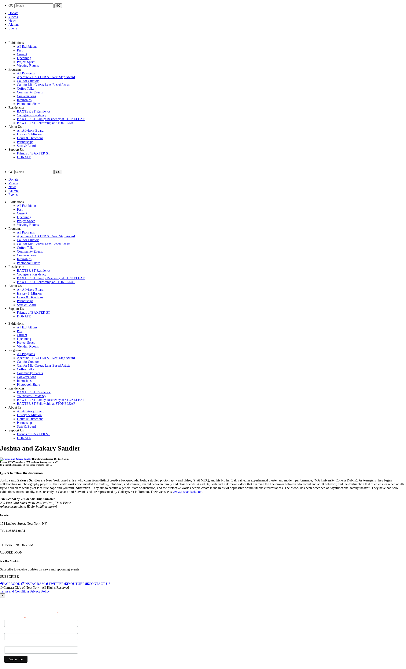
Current (22, 54)
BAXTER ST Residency (34, 111)
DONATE (24, 157)
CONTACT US (99, 584)
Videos (13, 17)
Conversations (26, 96)
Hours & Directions (30, 138)
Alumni (13, 24)
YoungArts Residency (31, 115)
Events (13, 28)
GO (11, 5)
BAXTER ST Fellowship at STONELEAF (46, 123)
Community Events (30, 92)
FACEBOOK (11, 584)
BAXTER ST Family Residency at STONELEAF (51, 119)
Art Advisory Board (30, 130)
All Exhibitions (27, 46)
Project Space (26, 62)
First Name (11, 631)
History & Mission (29, 134)
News (12, 20)
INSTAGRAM (34, 584)
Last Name (11, 644)
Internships (24, 100)
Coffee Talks (25, 88)
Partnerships (25, 142)
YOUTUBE (76, 584)
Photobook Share (28, 104)
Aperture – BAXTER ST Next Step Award (46, 77)
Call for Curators (28, 81)
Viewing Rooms (28, 65)
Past (19, 50)
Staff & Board (26, 145)
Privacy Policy (40, 591)
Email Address (15, 617)
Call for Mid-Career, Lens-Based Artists (43, 84)
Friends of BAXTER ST (33, 153)
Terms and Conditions (14, 591)
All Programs (26, 73)
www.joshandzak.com (187, 492)
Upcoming (24, 58)
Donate (13, 13)
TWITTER (56, 584)
